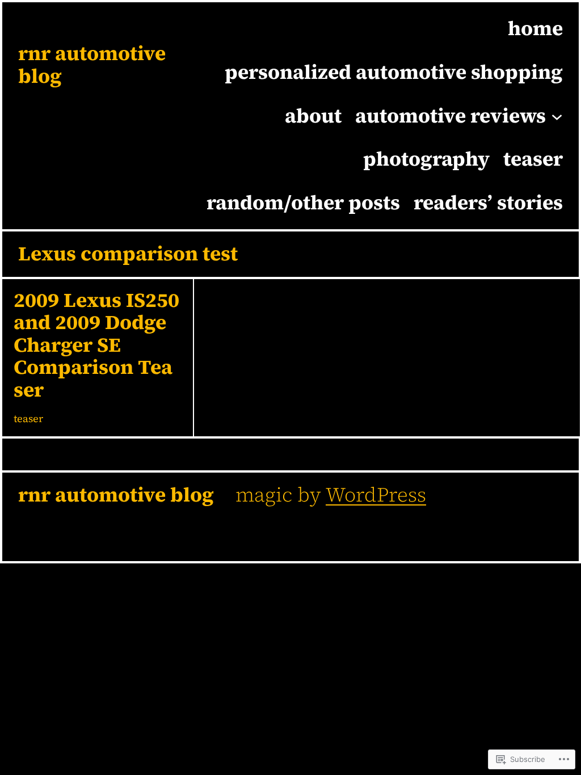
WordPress (376, 494)
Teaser (28, 418)
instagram (68, 534)
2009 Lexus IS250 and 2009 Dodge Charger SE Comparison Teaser (96, 345)
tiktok (166, 534)
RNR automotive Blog (92, 65)
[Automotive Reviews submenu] (557, 115)
